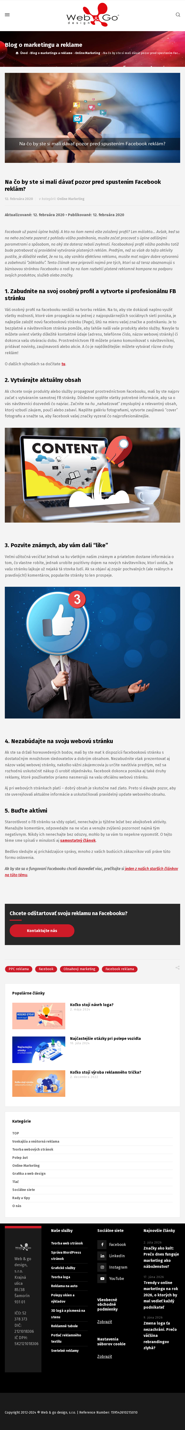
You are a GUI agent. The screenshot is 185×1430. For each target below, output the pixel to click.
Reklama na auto (64, 1286)
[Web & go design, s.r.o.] (92, 15)
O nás (16, 1206)
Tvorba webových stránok (32, 1149)
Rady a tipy (21, 1198)
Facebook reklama (120, 969)
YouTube (116, 1279)
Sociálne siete (23, 1190)
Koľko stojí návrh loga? (91, 1005)
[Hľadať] (177, 15)
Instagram (118, 1267)
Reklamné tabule (64, 1326)
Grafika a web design (29, 1174)
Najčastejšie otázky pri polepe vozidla (105, 1038)
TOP (15, 1133)
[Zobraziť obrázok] (92, 118)
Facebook (46, 969)
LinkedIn (117, 1256)
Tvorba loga (60, 1277)
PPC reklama (19, 969)
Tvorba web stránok (67, 1244)
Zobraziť (104, 1321)
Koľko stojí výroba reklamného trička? (105, 1072)
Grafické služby (63, 1268)
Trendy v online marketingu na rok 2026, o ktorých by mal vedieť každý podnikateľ (161, 1295)
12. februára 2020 (19, 199)
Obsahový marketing (79, 969)
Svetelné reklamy (65, 1351)
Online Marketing (71, 199)
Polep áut (20, 1158)
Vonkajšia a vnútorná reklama (35, 1142)
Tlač (15, 1182)
